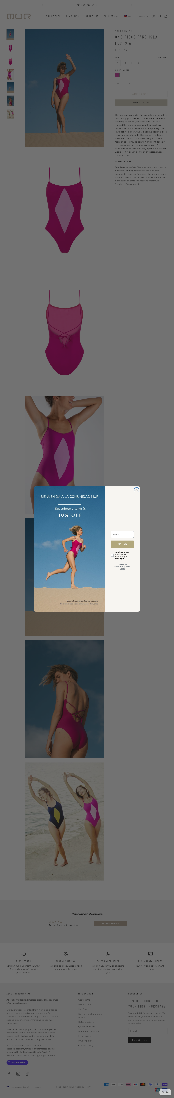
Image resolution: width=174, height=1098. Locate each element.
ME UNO (122, 544)
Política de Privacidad (120, 565)
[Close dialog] (136, 489)
